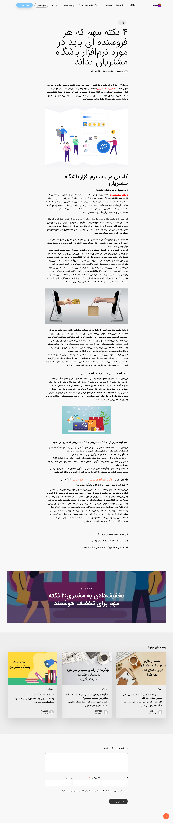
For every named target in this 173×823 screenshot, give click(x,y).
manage (119, 71)
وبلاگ (122, 22)
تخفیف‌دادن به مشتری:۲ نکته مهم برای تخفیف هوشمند (86, 597)
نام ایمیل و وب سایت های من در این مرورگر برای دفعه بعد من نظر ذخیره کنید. (92, 790)
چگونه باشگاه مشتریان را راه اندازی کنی (92, 480)
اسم (125, 777)
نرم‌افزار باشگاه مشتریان (106, 88)
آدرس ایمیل (94, 777)
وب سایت (68, 777)
